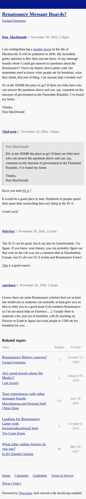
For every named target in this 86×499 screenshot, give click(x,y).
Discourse (25, 493)
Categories (22, 475)
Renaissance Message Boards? (34, 14)
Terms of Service (62, 475)
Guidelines (40, 475)
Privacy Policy (12, 483)
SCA (26, 190)
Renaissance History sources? (24, 357)
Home (6, 475)
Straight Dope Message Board (22, 4)
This (5, 265)
